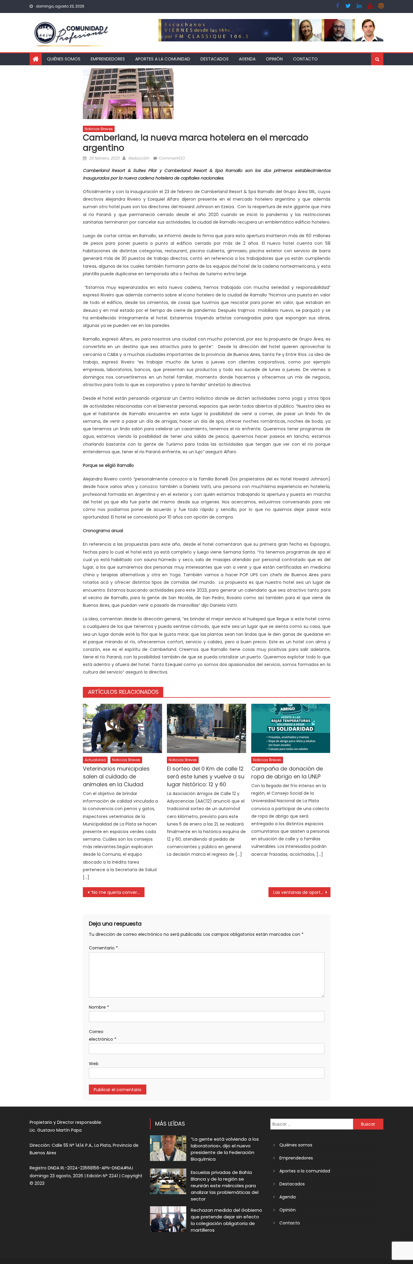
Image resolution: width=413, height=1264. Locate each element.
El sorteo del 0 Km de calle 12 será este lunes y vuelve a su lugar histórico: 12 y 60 (205, 776)
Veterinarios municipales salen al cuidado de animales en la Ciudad (116, 776)
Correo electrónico (102, 1035)
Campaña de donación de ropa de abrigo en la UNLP (287, 772)
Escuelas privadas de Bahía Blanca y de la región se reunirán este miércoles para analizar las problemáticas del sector (225, 1185)
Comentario (103, 948)
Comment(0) (172, 158)
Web (94, 1064)
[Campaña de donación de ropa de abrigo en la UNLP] (290, 728)
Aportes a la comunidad (162, 59)
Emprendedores (108, 59)
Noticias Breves (99, 128)
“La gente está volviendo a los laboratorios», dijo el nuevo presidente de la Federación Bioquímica (225, 1149)
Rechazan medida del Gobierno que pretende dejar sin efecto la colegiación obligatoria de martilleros (226, 1220)
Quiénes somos (63, 59)
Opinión (274, 59)
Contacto (305, 59)
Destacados (214, 59)
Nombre (99, 1007)
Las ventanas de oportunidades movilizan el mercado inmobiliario (301, 892)
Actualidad (95, 759)
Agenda (247, 59)
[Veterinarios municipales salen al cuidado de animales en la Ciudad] (122, 728)
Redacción (138, 158)
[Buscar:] (311, 1124)
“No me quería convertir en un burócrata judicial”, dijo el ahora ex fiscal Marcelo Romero (118, 892)
